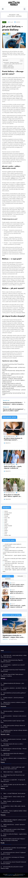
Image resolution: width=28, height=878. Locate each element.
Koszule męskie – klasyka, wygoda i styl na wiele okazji (15, 568)
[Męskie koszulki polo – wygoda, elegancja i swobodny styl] (14, 456)
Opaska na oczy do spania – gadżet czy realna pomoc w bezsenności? (16, 592)
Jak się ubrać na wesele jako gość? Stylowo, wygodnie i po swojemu (12, 495)
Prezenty (6, 530)
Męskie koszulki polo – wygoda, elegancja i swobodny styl (13, 467)
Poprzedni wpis (6, 400)
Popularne (20, 576)
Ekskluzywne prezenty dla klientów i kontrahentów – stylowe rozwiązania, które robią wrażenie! (13, 403)
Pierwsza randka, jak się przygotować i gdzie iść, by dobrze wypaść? (13, 410)
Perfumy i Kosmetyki (8, 525)
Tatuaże (5, 532)
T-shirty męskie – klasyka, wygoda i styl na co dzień (14, 566)
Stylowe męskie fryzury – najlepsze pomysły (12, 772)
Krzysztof (11, 22)
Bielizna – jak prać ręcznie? (9, 66)
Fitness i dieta (7, 517)
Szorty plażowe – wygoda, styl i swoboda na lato (14, 561)
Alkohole (6, 511)
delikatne (13, 178)
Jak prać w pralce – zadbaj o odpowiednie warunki (14, 63)
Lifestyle (5, 521)
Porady (5, 529)
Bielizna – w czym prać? (8, 65)
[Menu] (2, 9)
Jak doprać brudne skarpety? (9, 67)
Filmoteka (6, 516)
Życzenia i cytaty (7, 535)
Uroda (5, 533)
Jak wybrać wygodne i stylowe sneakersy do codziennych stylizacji (17, 585)
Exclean (11, 875)
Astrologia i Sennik (8, 513)
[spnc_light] (24, 8)
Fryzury (5, 519)
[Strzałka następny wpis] (24, 410)
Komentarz (8, 579)
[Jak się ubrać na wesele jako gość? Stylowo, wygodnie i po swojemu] (14, 484)
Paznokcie (6, 524)
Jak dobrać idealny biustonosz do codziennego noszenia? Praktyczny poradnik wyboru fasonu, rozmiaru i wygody (13, 439)
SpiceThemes (21, 875)
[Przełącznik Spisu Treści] (20, 60)
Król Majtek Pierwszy (10, 436)
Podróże (6, 527)
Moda (4, 22)
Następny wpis (6, 407)
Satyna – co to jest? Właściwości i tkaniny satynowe (14, 793)
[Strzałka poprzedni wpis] (24, 402)
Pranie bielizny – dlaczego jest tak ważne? (11, 62)
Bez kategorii (6, 514)
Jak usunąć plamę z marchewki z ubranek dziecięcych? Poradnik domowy (13, 636)
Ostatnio (8, 576)
